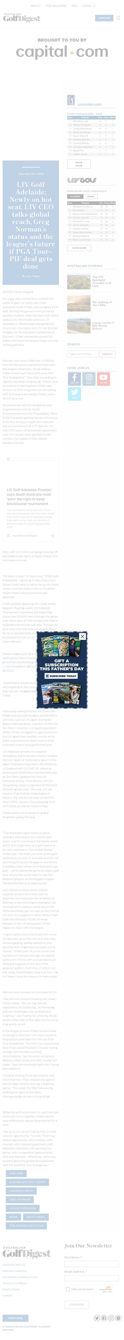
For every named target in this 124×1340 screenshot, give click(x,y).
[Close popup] (82, 636)
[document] (62, 670)
